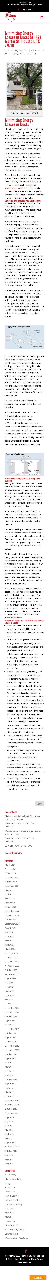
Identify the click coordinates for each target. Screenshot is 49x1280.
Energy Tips (10, 1191)
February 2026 (11, 869)
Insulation (9, 1208)
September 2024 (12, 923)
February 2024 (11, 953)
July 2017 (9, 1075)
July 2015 (9, 1121)
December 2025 (12, 877)
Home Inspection (12, 1200)
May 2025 (9, 890)
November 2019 (12, 1050)
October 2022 (11, 1016)
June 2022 (9, 1024)
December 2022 (12, 1008)
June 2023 (9, 987)
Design (8, 1183)
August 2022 (10, 1020)
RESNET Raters (11, 1225)
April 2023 (9, 995)
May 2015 (9, 1130)
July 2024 (9, 932)
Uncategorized (11, 1233)
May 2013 (9, 1159)
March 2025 (10, 898)
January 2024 (10, 957)
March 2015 (10, 1138)
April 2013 (9, 1163)
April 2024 (9, 945)
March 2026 (10, 865)
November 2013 (12, 1146)
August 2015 (10, 1117)
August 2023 (10, 978)
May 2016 (9, 1092)
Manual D (9, 1212)
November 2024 (12, 915)
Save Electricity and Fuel (15, 1229)
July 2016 (9, 1088)
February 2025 (11, 902)
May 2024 (9, 940)
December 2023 (12, 961)
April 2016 (9, 1096)
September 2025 (12, 886)
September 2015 (12, 1113)
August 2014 (10, 1142)
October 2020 (11, 1033)
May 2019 (9, 1067)
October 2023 (11, 970)
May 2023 (9, 991)
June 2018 (9, 1071)
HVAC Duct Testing (27, 53)
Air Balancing (10, 1174)
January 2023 (10, 1003)
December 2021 (12, 1029)
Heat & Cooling (11, 53)
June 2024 (9, 936)
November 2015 (12, 1104)
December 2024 (12, 911)
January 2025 (10, 907)
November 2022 (12, 1012)
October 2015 (11, 1109)
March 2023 (10, 999)
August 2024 (10, 928)
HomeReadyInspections (17, 50)
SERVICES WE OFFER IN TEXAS (18, 845)
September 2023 (12, 974)
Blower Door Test (13, 1179)
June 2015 (9, 1125)
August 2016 (10, 1083)
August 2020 (10, 1037)
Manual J (9, 1217)
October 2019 (11, 1054)
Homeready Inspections (32, 1255)
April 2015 (9, 1134)
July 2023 (9, 982)
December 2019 (12, 1045)
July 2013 (9, 1155)
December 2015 (12, 1100)
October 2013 (11, 1151)
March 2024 (10, 949)
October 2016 (11, 1079)
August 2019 (10, 1058)
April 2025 (9, 894)
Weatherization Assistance (16, 1238)
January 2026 (10, 873)
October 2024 (11, 919)
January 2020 (10, 1041)
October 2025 (11, 881)
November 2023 (12, 966)
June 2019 (9, 1062)
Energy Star (10, 1187)
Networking (10, 1221)
